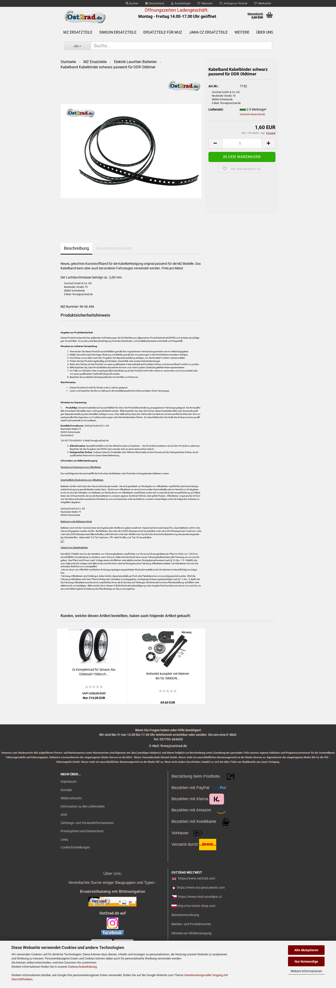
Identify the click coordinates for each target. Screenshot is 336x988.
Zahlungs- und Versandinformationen (87, 823)
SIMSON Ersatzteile (117, 32)
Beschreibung (76, 248)
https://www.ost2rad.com (196, 878)
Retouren (206, 3)
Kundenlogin (182, 3)
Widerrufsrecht (71, 798)
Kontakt (66, 790)
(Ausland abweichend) (252, 114)
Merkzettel (264, 3)
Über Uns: (112, 873)
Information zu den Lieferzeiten (83, 806)
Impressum (69, 781)
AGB (64, 814)
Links (64, 839)
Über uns (264, 32)
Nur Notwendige (306, 961)
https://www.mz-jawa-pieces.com (201, 887)
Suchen (133, 3)
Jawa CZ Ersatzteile (208, 32)
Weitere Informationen (306, 971)
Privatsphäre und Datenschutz (82, 831)
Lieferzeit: (216, 109)
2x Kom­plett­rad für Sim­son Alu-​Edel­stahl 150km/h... (94, 672)
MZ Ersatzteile (77, 32)
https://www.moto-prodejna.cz (200, 896)
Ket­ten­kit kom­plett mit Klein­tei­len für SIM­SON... (167, 676)
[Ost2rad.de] (85, 17)
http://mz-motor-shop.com (196, 906)
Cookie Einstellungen (75, 847)
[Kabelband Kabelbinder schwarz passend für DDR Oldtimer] (131, 150)
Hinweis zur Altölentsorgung (191, 933)
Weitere (242, 32)
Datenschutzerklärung (82, 966)
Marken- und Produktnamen (191, 924)
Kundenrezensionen (114, 248)
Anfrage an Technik (234, 3)
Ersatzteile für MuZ (162, 32)
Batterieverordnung (185, 915)
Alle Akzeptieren (306, 950)
